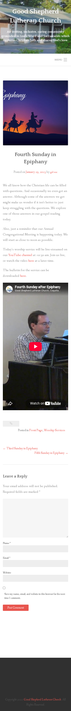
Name (7, 543)
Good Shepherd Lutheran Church (42, 700)
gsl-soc (53, 172)
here (31, 261)
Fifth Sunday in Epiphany (51, 453)
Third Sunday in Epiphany (20, 448)
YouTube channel (20, 255)
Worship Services (54, 430)
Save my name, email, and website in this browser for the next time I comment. (34, 596)
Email (6, 558)
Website (7, 572)
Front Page (36, 430)
